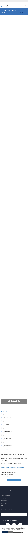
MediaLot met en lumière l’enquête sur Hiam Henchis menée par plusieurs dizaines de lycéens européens (14, 62)
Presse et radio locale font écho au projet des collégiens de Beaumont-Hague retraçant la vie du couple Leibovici (13, 82)
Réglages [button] (10, 532)
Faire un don (3, 498)
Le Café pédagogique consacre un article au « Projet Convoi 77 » (13, 372)
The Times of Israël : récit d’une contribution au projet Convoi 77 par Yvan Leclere (13, 271)
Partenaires (3, 505)
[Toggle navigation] (25, 5)
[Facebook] (2, 1)
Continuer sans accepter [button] (18, 532)
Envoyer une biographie (6, 493)
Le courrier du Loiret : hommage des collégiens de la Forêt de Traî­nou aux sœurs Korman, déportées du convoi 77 (14, 291)
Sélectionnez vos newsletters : (7, 471)
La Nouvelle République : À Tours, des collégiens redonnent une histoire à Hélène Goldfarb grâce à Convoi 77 (14, 141)
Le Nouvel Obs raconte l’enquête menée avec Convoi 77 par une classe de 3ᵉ (14, 43)
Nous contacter (4, 500)
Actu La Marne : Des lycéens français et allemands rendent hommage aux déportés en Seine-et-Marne (14, 253)
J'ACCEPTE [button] (5, 532)
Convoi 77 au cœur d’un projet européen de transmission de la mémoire (13, 25)
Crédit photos (4, 503)
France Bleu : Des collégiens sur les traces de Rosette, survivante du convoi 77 (14, 101)
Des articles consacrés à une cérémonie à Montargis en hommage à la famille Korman (14, 354)
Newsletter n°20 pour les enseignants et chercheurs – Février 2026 (14, 234)
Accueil (21, 10)
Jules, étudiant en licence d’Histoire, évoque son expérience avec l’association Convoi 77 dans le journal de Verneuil (14, 334)
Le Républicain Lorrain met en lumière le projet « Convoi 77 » (14, 176)
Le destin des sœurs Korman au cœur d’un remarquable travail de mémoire (14, 159)
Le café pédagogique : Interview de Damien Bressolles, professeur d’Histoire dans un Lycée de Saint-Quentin (13, 312)
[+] (14, 22)
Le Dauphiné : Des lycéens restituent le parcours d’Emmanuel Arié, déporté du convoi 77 (14, 215)
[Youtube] (4, 1)
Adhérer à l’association (5, 495)
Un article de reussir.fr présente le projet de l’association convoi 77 (14, 388)
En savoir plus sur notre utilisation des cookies (11, 529)
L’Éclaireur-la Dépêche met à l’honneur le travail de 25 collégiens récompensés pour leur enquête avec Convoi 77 (14, 121)
